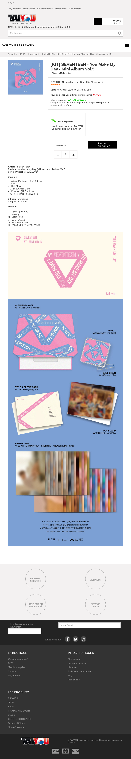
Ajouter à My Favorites (61, 73)
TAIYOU (74, 740)
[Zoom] (25, 77)
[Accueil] (22, 19)
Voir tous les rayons (18, 45)
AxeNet (71, 742)
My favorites (15, 8)
